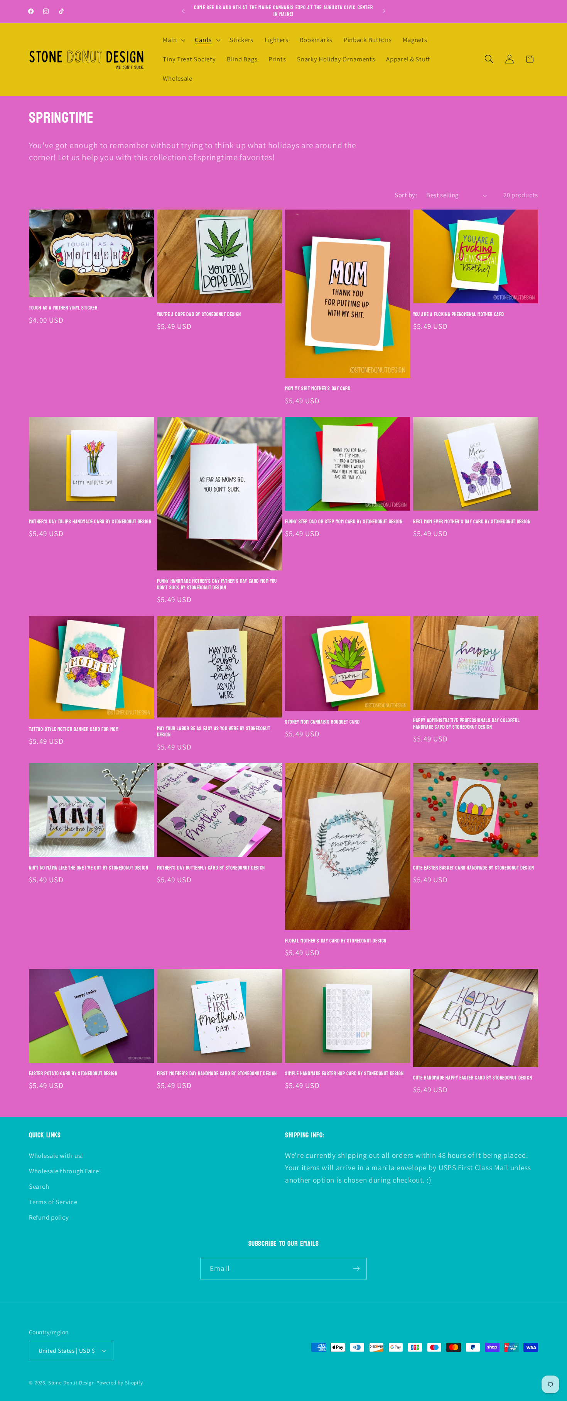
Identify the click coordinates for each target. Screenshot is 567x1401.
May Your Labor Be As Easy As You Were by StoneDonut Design (213, 732)
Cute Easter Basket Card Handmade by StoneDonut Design (473, 868)
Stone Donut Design (71, 1382)
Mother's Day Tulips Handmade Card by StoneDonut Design (90, 522)
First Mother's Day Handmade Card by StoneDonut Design (217, 1074)
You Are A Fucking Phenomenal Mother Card (458, 314)
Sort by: (406, 195)
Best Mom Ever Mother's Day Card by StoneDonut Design (471, 522)
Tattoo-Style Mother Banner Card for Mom (73, 729)
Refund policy (49, 1217)
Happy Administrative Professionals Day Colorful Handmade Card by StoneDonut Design (466, 724)
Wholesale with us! (56, 1155)
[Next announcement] (383, 11)
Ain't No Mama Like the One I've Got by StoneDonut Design (88, 868)
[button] (173, 40)
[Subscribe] (356, 1268)
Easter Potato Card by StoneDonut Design (73, 1074)
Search (39, 1186)
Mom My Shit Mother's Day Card (317, 389)
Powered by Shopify (119, 1382)
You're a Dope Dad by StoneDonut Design (199, 314)
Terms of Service (53, 1202)
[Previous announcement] (183, 11)
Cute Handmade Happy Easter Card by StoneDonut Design (472, 1078)
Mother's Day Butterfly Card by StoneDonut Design (211, 868)
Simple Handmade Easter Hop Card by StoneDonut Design (344, 1074)
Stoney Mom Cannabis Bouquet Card (322, 722)
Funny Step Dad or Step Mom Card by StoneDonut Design (343, 522)
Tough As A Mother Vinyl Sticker (63, 308)
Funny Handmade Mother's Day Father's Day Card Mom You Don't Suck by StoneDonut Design (217, 584)
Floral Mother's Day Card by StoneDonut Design (335, 941)
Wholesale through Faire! (65, 1171)
